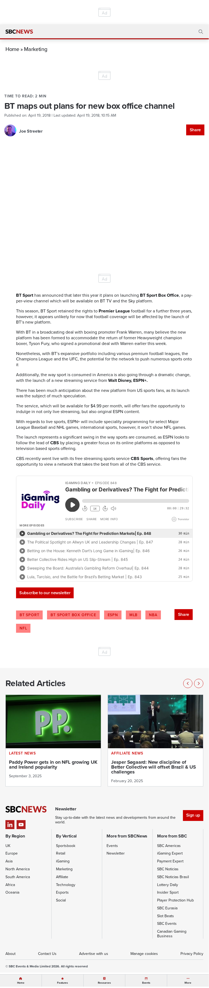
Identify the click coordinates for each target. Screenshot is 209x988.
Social (61, 900)
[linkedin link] (9, 824)
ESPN (113, 615)
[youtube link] (21, 824)
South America (17, 877)
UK (7, 846)
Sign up (193, 815)
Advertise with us (93, 954)
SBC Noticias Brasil (173, 877)
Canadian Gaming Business (171, 934)
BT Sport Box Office (73, 615)
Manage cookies (144, 954)
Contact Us (47, 954)
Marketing (35, 49)
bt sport (29, 615)
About (10, 954)
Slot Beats (165, 916)
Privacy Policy (191, 954)
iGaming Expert (170, 853)
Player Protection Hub (175, 900)
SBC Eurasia (167, 908)
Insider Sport (168, 892)
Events (112, 846)
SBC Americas (169, 846)
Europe (11, 853)
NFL (23, 628)
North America (17, 869)
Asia (9, 861)
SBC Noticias (168, 869)
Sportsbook (65, 846)
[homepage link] (19, 32)
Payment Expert (170, 861)
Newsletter (116, 853)
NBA (153, 615)
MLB (133, 615)
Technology (65, 885)
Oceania (12, 892)
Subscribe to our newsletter (44, 593)
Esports (62, 892)
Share (195, 130)
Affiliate (62, 877)
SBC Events (167, 923)
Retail (60, 853)
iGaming (63, 861)
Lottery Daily (167, 885)
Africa (10, 885)
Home (12, 49)
